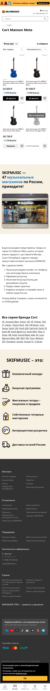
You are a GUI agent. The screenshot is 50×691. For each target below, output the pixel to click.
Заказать (11, 146)
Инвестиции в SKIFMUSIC (12, 521)
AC (3, 321)
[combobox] (25, 18)
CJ (3, 325)
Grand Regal (24, 335)
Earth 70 (43, 328)
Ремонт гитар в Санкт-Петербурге (11, 592)
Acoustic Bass (12, 321)
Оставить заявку (9, 537)
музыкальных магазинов (18, 179)
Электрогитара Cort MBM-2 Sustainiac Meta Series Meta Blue (13, 83)
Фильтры (9, 43)
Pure (32, 338)
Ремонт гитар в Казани (35, 591)
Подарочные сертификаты (7, 487)
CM (26, 325)
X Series (38, 341)
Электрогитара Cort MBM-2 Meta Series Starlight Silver (36, 130)
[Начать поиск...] (45, 19)
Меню (45, 689)
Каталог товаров (9, 476)
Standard (10, 341)
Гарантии (30, 480)
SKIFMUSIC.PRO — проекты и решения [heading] (22, 604)
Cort (9, 25)
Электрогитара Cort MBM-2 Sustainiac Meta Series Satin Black (36, 83)
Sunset (19, 341)
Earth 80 (6, 331)
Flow (40, 331)
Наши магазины (33, 505)
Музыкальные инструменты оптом (10, 516)
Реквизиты (6, 512)
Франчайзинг (31, 509)
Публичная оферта (10, 541)
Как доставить (8, 480)
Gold (14, 335)
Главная (5, 689)
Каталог (15, 689)
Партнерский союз (9, 509)
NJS (27, 338)
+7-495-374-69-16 (9, 560)
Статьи (5, 484)
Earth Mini (32, 331)
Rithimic (39, 338)
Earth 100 (13, 328)
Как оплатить (31, 476)
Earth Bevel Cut (18, 331)
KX (37, 335)
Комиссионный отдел (11, 588)
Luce (41, 335)
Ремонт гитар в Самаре (11, 596)
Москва (45, 11)
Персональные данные (35, 541)
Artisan (37, 321)
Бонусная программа (35, 487)
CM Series (34, 325)
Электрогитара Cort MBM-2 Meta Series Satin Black (13, 130)
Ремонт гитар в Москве (35, 588)
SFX (3, 341)
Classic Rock (18, 325)
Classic (8, 325)
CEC (44, 321)
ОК (25, 678)
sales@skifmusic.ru (9, 564)
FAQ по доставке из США (36, 537)
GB (9, 335)
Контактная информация (15, 549)
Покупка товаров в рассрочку (34, 581)
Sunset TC (29, 341)
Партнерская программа (36, 512)
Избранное (25, 689)
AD (28, 321)
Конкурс (29, 484)
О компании (7, 505)
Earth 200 (23, 328)
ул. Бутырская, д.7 (40, 13)
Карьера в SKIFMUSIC (34, 516)
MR (17, 338)
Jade (33, 335)
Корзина (35, 689)
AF (32, 321)
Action (23, 321)
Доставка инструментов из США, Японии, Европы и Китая (12, 582)
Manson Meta (8, 338)
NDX (22, 338)
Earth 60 (33, 328)
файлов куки (21, 673)
